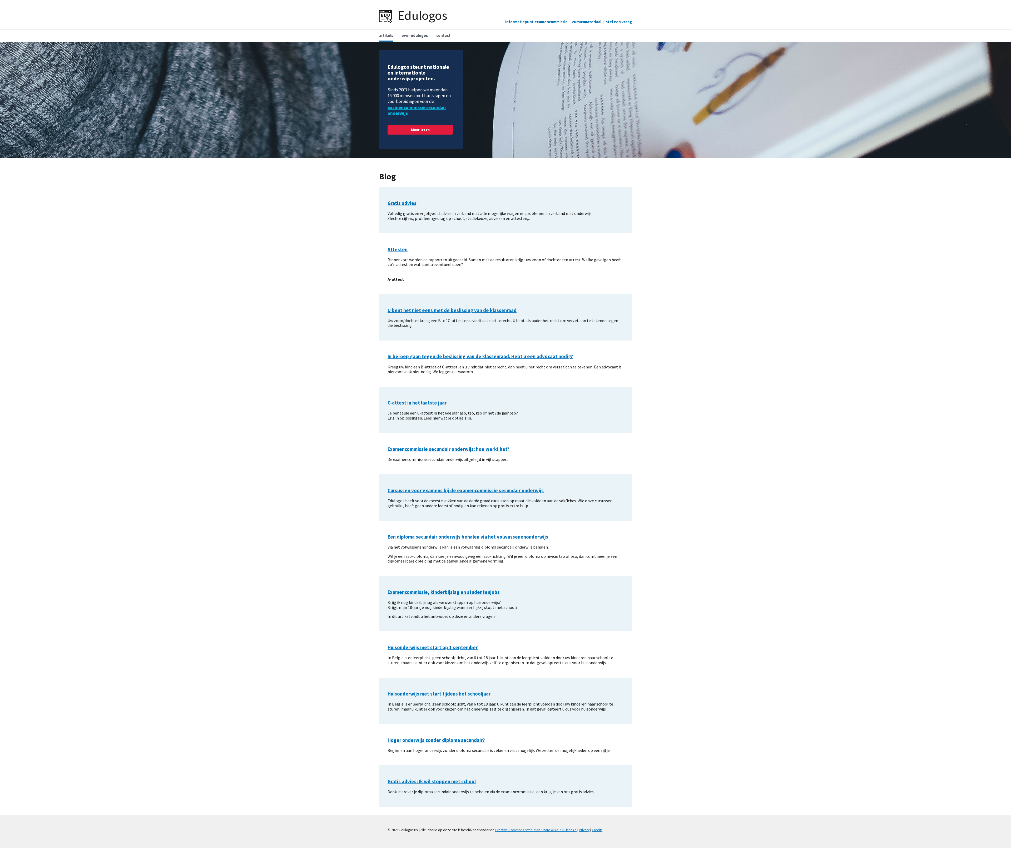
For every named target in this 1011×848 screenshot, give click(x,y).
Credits (597, 830)
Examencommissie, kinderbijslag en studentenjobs (444, 592)
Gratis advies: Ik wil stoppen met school (432, 781)
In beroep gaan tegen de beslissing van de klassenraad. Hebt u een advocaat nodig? (480, 356)
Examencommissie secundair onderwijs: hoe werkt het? (448, 449)
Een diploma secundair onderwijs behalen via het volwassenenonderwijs (468, 537)
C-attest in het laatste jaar (417, 403)
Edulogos (422, 15)
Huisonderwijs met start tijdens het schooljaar (439, 694)
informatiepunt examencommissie (536, 21)
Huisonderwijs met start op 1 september (433, 647)
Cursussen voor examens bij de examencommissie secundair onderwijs (466, 490)
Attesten (398, 249)
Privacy (584, 830)
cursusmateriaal (586, 21)
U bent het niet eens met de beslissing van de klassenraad (452, 310)
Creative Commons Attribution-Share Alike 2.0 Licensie (536, 830)
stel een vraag (619, 21)
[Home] (385, 15)
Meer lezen (420, 129)
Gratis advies (402, 203)
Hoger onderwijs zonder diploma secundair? (436, 740)
